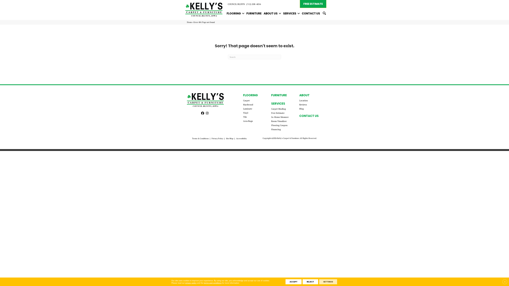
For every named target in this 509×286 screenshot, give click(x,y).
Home (189, 22)
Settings (328, 281)
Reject (310, 281)
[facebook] (203, 113)
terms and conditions (212, 283)
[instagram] (207, 113)
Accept (293, 281)
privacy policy (191, 283)
